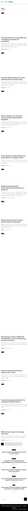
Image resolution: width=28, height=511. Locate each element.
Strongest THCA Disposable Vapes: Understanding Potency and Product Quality (14, 461)
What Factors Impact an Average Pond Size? (12, 433)
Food (14, 467)
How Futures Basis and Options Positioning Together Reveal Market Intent (14, 479)
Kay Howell (3, 440)
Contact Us (14, 509)
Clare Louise (3, 197)
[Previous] (13, 493)
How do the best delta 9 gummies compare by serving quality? (14, 470)
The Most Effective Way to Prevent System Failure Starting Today (13, 78)
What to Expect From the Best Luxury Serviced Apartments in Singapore (12, 117)
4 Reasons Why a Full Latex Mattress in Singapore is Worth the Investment (14, 39)
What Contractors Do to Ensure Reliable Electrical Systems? (12, 221)
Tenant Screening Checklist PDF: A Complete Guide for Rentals (13, 401)
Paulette (2, 229)
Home (3, 13)
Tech (14, 485)
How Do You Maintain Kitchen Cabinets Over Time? (11, 371)
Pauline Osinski (4, 49)
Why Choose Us (23, 509)
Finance (13, 476)
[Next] (15, 493)
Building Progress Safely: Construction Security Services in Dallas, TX (12, 188)
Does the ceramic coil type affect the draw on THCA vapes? (14, 452)
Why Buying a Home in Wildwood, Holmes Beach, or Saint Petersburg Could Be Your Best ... (13, 338)
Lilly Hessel (3, 87)
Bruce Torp (3, 127)
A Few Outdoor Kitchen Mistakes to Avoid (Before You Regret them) (13, 157)
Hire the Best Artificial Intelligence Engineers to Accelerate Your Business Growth (14, 488)
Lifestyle (13, 449)
